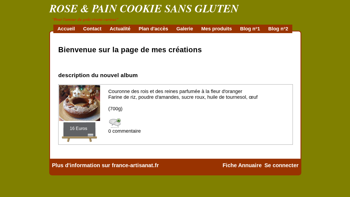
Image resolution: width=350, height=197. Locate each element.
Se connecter (281, 165)
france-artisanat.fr (135, 165)
